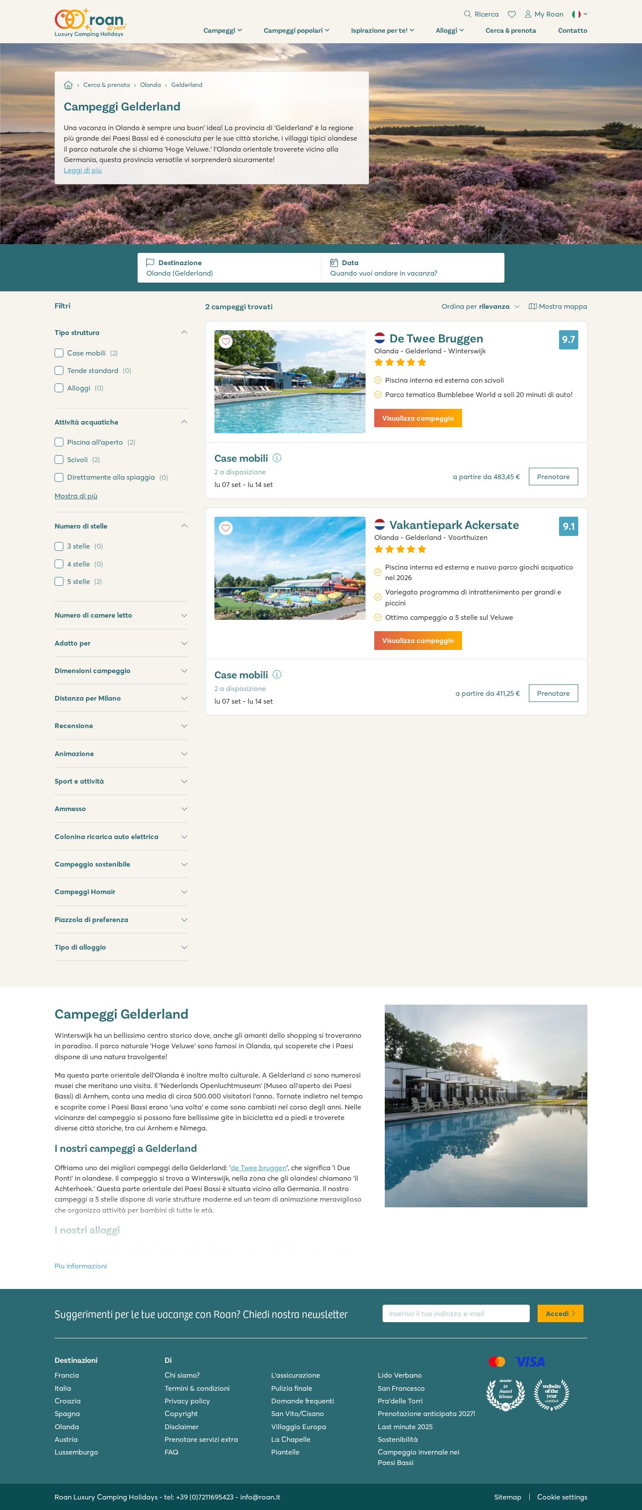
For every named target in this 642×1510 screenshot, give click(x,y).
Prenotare (553, 476)
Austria (66, 1439)
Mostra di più (76, 495)
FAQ (172, 1452)
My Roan (549, 14)
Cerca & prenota (511, 30)
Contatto (572, 30)
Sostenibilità (398, 1439)
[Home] (68, 85)
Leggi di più (83, 170)
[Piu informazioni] (277, 457)
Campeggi (219, 30)
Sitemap (507, 1496)
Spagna (67, 1413)
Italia (63, 1388)
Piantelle (285, 1452)
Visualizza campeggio (418, 418)
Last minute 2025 (405, 1426)
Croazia (68, 1400)
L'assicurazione (295, 1375)
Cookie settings (562, 1496)
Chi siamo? (182, 1375)
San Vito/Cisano (297, 1413)
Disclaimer (182, 1426)
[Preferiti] (511, 14)
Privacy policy (187, 1400)
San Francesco (401, 1388)
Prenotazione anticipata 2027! (426, 1413)
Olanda (67, 1426)
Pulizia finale (291, 1388)
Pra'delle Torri (400, 1400)
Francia (67, 1375)
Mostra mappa (563, 306)
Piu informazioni (81, 1265)
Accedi (557, 1313)
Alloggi (446, 30)
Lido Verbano (400, 1375)
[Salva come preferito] (226, 342)
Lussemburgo (76, 1452)
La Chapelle (291, 1439)
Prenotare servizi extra (201, 1439)
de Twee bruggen (258, 1167)
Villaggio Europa (298, 1426)
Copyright (181, 1413)
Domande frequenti (302, 1400)
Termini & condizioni (197, 1388)
